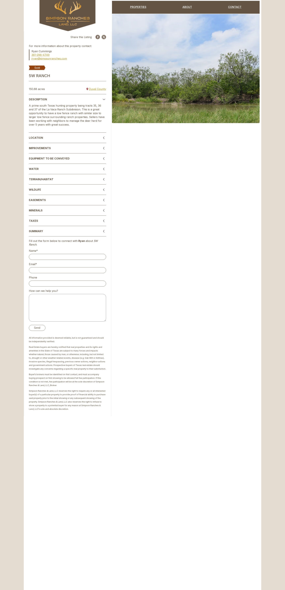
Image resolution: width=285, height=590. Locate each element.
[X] (104, 37)
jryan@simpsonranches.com (49, 58)
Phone (33, 277)
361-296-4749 (40, 55)
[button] (67, 99)
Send (37, 327)
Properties (138, 7)
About (187, 7)
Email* (33, 264)
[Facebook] (97, 37)
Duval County (97, 89)
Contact (234, 7)
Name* (33, 250)
